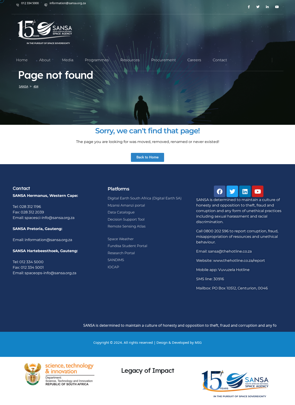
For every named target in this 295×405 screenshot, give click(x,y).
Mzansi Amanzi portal (126, 205)
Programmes (97, 60)
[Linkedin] (245, 191)
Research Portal (121, 253)
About (44, 60)
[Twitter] (232, 191)
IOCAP (113, 267)
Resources (130, 60)
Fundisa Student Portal (127, 246)
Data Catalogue (121, 212)
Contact (220, 60)
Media (67, 60)
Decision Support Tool (126, 219)
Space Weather (121, 239)
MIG (198, 342)
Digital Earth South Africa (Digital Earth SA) (145, 198)
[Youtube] (257, 191)
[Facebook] (219, 191)
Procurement (163, 60)
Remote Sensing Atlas (126, 226)
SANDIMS (116, 260)
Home (22, 60)
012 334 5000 (30, 3)
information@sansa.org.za (68, 3)
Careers (194, 60)
